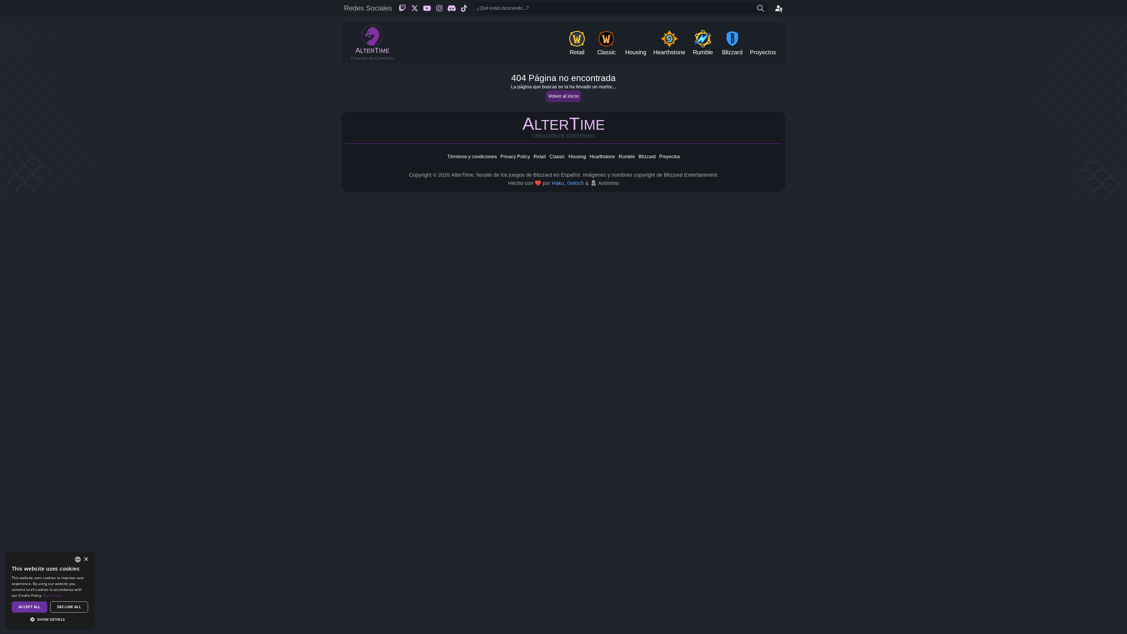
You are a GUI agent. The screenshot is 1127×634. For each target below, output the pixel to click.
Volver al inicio (563, 96)
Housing (577, 156)
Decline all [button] (69, 606)
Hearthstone (602, 156)
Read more (52, 595)
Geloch (575, 183)
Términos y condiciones (472, 156)
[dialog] (50, 590)
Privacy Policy (515, 156)
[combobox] (78, 559)
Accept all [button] (29, 606)
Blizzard (647, 156)
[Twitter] (414, 8)
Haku (558, 183)
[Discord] (451, 8)
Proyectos (669, 156)
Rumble (627, 156)
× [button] (86, 559)
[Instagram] (439, 8)
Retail (540, 156)
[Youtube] (427, 8)
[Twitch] (402, 8)
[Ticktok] (464, 8)
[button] (50, 619)
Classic (557, 156)
